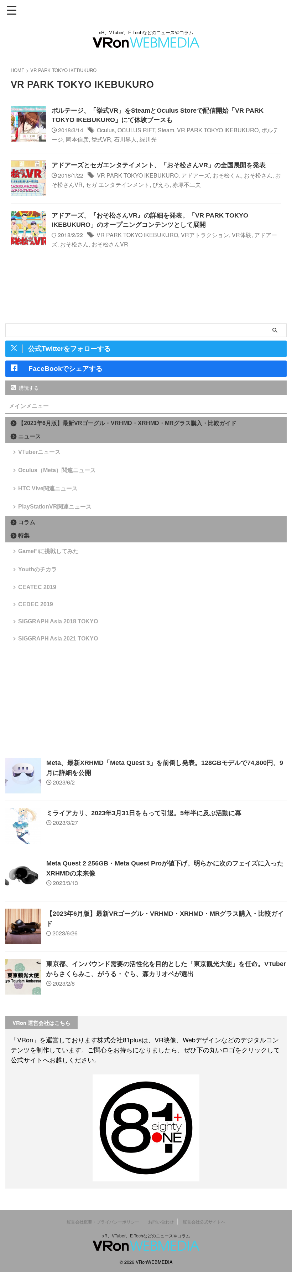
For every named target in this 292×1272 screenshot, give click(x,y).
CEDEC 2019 (35, 604)
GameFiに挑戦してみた (48, 551)
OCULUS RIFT (136, 130)
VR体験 (241, 235)
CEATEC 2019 (37, 587)
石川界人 (125, 139)
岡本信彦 (77, 139)
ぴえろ (161, 184)
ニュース (29, 436)
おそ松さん (258, 175)
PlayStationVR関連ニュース (55, 507)
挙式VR (101, 139)
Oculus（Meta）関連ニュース (57, 470)
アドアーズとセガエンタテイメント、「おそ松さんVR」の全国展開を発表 (159, 165)
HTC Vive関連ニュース (48, 488)
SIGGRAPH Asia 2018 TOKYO (58, 621)
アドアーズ (195, 175)
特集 (24, 535)
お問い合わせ (161, 1222)
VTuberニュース (39, 452)
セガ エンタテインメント (117, 184)
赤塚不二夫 (186, 184)
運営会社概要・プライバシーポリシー (103, 1222)
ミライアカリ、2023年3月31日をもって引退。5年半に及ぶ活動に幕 (143, 813)
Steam (166, 130)
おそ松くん (227, 175)
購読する (28, 387)
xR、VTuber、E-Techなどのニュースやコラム (146, 1235)
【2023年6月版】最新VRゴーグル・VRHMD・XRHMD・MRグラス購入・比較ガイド (127, 423)
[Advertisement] (146, 701)
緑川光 (148, 139)
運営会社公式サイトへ (204, 1222)
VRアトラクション (205, 235)
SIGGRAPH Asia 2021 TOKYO (58, 638)
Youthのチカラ (37, 569)
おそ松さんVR (110, 244)
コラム (26, 522)
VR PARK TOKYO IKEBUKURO (218, 130)
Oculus (106, 130)
